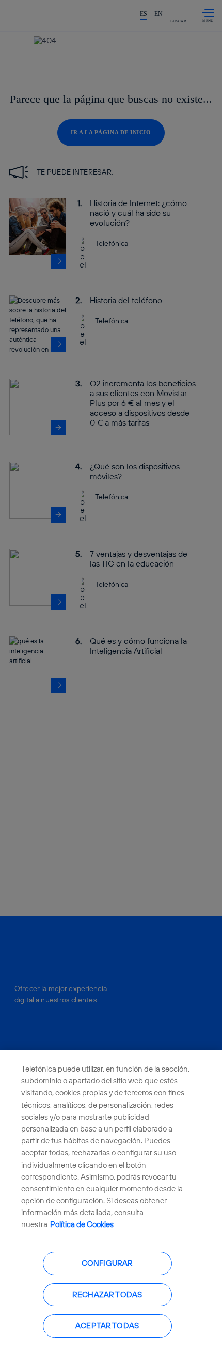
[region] (111, 1200)
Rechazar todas (107, 1294)
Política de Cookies (82, 1224)
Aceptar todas (107, 1325)
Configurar (107, 1263)
